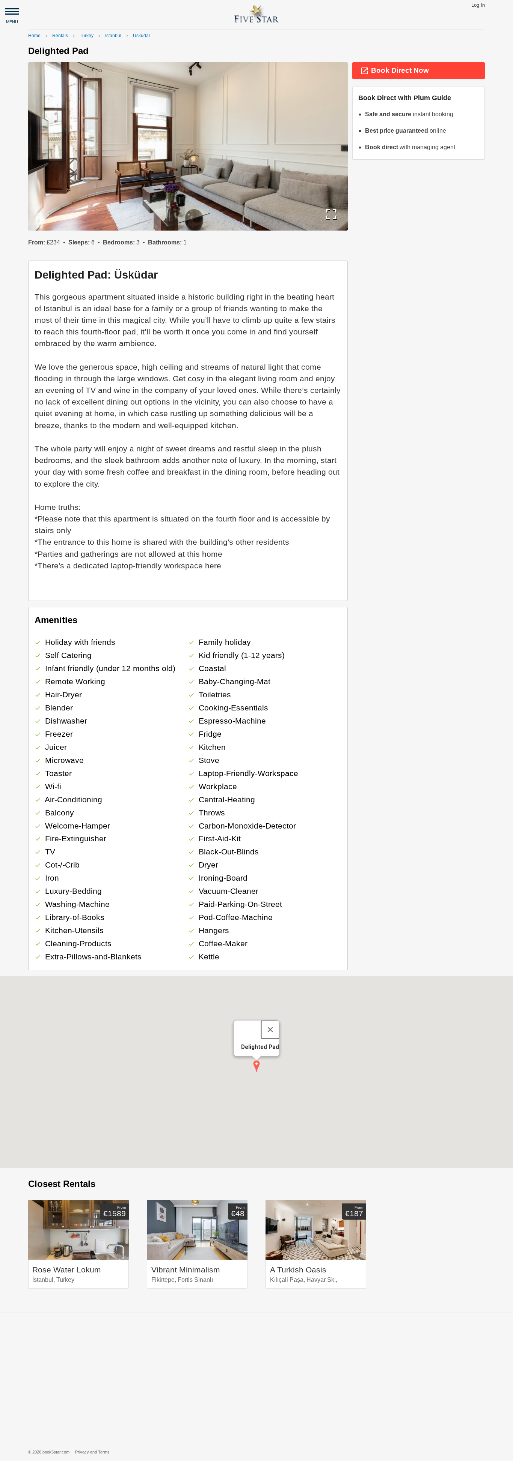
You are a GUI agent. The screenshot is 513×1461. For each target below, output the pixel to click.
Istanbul (113, 35)
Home (34, 35)
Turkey (87, 35)
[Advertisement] (256, 1377)
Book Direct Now (394, 70)
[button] (256, 1066)
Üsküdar (141, 35)
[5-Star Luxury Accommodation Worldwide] (256, 13)
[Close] (270, 1029)
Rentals (60, 35)
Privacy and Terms (92, 1452)
